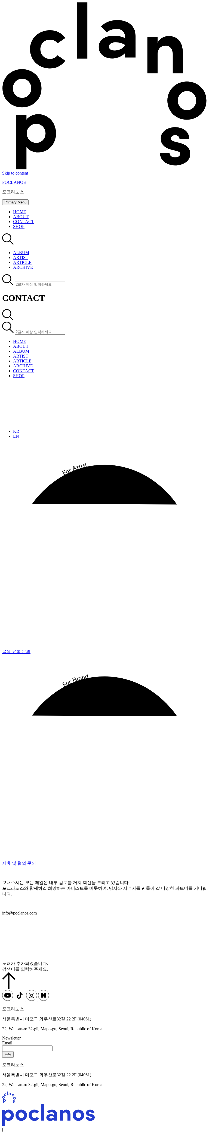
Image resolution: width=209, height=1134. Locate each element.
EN (16, 436)
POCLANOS (14, 182)
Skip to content (15, 173)
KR (16, 431)
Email (7, 1043)
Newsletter (11, 1038)
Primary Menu (15, 202)
